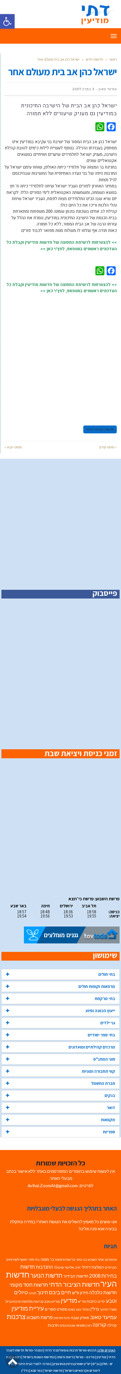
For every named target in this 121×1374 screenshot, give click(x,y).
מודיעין (69, 1300)
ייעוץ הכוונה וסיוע (100, 1011)
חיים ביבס (60, 1292)
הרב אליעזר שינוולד (67, 1267)
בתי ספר (34, 1259)
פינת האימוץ (61, 1318)
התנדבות (44, 1266)
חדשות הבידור (75, 1276)
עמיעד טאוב (103, 1317)
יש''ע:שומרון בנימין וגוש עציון (72, 1364)
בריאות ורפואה (65, 1259)
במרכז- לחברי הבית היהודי (34, 1364)
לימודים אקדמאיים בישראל (82, 1370)
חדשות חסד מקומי (29, 1285)
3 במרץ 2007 (83, 89)
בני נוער (81, 1259)
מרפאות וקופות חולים (97, 986)
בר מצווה (47, 1259)
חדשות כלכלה (103, 1292)
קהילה (112, 1325)
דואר (111, 1107)
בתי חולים (106, 974)
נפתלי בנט (82, 1309)
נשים (71, 1309)
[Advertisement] (60, 357)
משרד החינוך (108, 1309)
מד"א (82, 1301)
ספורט (62, 1309)
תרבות (53, 1325)
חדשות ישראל (53, 1370)
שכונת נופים (67, 1325)
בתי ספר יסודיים (101, 1035)
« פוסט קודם (108, 447)
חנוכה (32, 1293)
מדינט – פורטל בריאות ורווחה (76, 1357)
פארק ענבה (80, 1317)
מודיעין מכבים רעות (46, 1301)
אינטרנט (111, 1259)
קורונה (99, 1325)
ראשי (113, 59)
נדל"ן (94, 1308)
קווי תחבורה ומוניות (98, 1071)
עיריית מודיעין (28, 1308)
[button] (7, 21)
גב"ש (96, 1364)
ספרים (50, 1309)
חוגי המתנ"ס (104, 1059)
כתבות (92, 1301)
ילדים (101, 1301)
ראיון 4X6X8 (84, 1325)
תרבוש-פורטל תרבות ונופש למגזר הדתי (71, 1350)
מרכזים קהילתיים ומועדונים (92, 1047)
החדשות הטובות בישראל (39, 1357)
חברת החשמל (103, 1083)
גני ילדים (107, 1023)
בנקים (110, 1095)
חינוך (42, 1292)
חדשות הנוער (46, 1275)
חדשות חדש (94, 59)
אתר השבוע (96, 1259)
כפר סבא (36, 1370)
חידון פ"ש (80, 1292)
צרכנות (16, 1316)
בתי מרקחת (105, 998)
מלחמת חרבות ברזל (19, 1301)
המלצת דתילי (92, 1267)
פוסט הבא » (13, 447)
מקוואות (108, 1120)
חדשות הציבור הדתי (100, 429)
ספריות (109, 1132)
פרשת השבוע (39, 1317)
